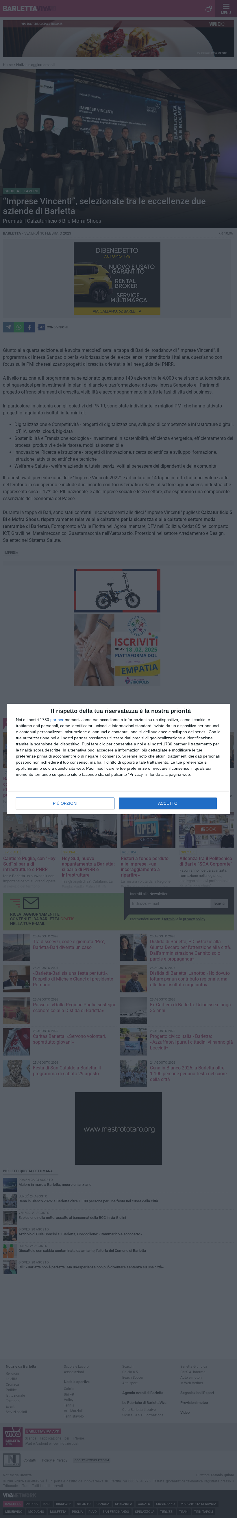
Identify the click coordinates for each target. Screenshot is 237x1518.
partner (57, 720)
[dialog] (118, 759)
